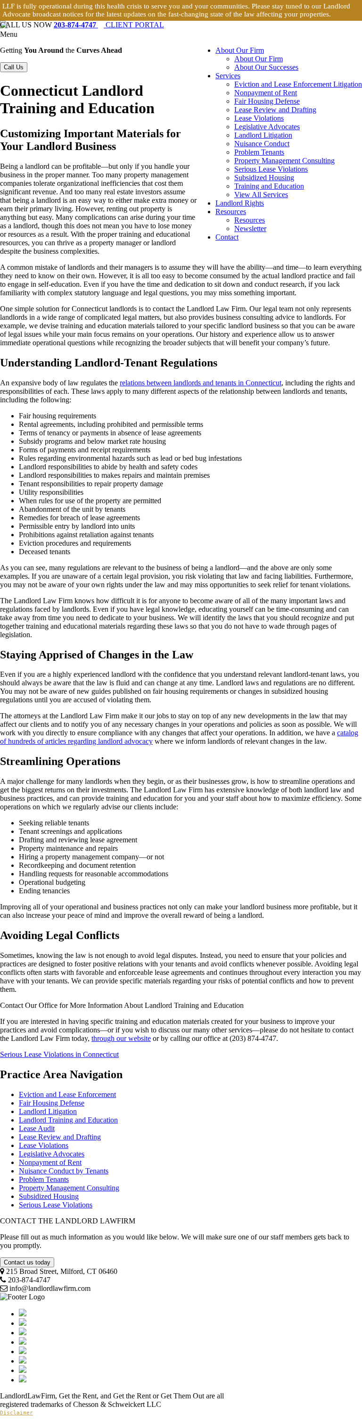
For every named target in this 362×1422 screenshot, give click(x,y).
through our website (121, 1038)
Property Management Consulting (284, 161)
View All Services (261, 195)
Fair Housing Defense (267, 101)
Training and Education (269, 186)
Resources (230, 212)
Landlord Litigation (263, 135)
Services (227, 76)
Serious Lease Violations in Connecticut (59, 1054)
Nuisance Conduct (261, 144)
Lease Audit (37, 1128)
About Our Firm (239, 50)
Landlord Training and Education (68, 1120)
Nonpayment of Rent (265, 93)
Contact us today (27, 1262)
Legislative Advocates (267, 127)
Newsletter (250, 229)
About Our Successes (266, 67)
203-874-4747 (76, 25)
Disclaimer (16, 1413)
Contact (227, 237)
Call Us (14, 67)
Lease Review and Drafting (275, 110)
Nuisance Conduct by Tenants (63, 1171)
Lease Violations (259, 118)
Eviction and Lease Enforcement (67, 1094)
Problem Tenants (259, 152)
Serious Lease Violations (271, 169)
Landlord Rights (239, 203)
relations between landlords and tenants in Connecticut (200, 383)
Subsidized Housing (264, 178)
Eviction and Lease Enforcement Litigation (298, 84)
